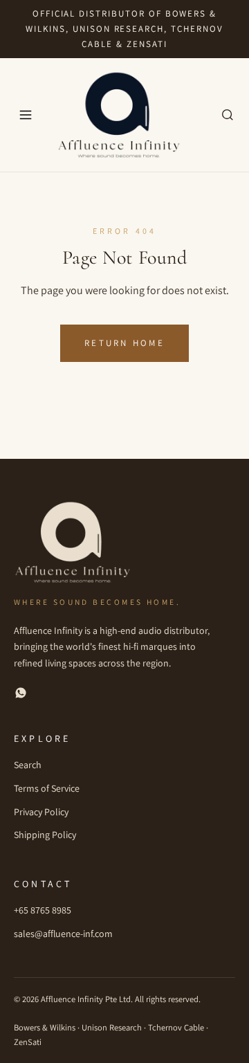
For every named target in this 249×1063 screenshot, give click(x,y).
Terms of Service (47, 788)
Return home (124, 343)
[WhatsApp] (21, 695)
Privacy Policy (41, 812)
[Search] (227, 114)
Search (28, 764)
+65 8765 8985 (42, 910)
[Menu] (25, 115)
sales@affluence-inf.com (63, 933)
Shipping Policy (45, 834)
